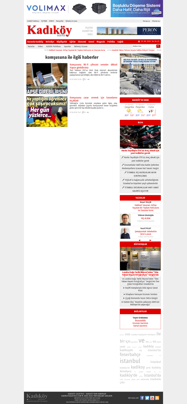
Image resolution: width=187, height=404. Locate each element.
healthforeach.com (72, 402)
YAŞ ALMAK (145, 218)
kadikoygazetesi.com (71, 396)
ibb (154, 341)
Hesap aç (146, 21)
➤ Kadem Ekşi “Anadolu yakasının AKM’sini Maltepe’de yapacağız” (140, 303)
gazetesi (134, 342)
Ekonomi (82, 41)
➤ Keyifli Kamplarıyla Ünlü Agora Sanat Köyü (140, 289)
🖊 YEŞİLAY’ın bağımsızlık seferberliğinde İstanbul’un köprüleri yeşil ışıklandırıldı (140, 182)
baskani (122, 335)
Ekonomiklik (140, 320)
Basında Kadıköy (35, 41)
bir (122, 341)
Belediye (50, 41)
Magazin (101, 41)
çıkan (133, 379)
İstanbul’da (154, 350)
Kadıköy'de (128, 375)
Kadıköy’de (125, 367)
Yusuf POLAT (145, 228)
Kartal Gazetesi (140, 325)
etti (140, 350)
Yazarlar (31, 46)
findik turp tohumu (81, 400)
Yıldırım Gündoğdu (146, 215)
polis (138, 379)
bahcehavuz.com (97, 402)
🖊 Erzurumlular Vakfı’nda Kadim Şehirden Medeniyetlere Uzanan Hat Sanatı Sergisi (140, 167)
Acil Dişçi (105, 402)
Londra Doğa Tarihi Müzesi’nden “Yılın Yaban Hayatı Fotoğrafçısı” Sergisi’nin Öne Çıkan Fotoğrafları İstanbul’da (140, 275)
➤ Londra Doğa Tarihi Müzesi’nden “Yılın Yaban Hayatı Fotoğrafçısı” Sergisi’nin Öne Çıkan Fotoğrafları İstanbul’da (140, 281)
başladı (158, 347)
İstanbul (155, 362)
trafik (121, 379)
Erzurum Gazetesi (140, 323)
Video (40, 46)
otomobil (127, 379)
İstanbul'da (152, 375)
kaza (159, 342)
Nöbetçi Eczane (71, 21)
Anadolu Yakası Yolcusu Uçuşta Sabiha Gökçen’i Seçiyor (125, 50)
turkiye (141, 376)
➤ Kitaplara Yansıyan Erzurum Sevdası (140, 294)
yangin (141, 372)
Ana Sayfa (77, 398)
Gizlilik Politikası (33, 21)
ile (158, 333)
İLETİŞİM (44, 21)
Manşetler (60, 21)
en (135, 372)
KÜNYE (51, 21)
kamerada (145, 379)
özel (160, 372)
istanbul (130, 361)
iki (160, 355)
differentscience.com (85, 402)
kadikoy (138, 367)
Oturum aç (156, 21)
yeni (148, 367)
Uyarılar (67, 46)
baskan (148, 372)
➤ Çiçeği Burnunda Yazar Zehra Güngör (140, 298)
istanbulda (155, 379)
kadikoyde (126, 350)
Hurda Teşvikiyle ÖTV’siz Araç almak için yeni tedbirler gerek (140, 151)
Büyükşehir (62, 41)
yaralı (122, 346)
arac (150, 342)
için (128, 341)
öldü (127, 334)
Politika (111, 41)
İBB (147, 342)
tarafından (150, 355)
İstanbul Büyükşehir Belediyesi (143, 334)
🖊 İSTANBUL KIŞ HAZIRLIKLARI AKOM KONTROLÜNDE (140, 174)
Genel (91, 41)
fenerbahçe (130, 354)
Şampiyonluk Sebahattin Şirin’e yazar (146, 232)
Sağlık (120, 41)
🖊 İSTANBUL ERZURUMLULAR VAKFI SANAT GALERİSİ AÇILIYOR (140, 189)
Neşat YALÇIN (145, 202)
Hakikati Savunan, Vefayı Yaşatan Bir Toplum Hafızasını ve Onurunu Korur (69, 50)
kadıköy (148, 346)
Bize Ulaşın (96, 398)
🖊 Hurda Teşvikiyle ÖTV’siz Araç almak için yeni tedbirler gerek (140, 159)
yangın (140, 347)
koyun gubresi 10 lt (94, 400)
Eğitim (72, 41)
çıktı (122, 382)
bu (155, 372)
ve (142, 340)
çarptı (129, 347)
